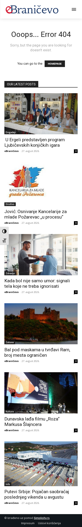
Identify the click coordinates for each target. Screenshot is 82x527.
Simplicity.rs (42, 518)
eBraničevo (11, 151)
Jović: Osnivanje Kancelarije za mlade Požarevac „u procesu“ (35, 214)
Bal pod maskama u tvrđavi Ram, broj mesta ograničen (37, 352)
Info (8, 484)
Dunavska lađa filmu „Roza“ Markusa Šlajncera (31, 421)
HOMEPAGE (55, 63)
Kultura (10, 411)
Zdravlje (10, 273)
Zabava (10, 342)
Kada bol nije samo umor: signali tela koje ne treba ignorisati (37, 283)
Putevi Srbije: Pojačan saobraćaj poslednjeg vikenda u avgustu (36, 494)
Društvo (10, 204)
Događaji (11, 132)
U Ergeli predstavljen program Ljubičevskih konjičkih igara (34, 142)
